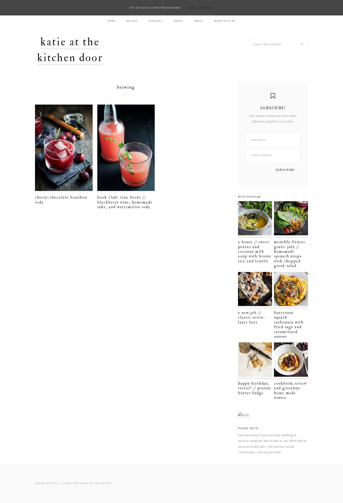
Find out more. (171, 8)
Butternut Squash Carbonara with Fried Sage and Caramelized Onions (289, 324)
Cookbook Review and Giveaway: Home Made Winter (290, 390)
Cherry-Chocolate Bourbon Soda (61, 199)
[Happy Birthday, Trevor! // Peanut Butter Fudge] (255, 360)
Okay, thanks (200, 8)
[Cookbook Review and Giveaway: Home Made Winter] (291, 360)
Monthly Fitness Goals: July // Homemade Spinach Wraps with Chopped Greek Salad (289, 253)
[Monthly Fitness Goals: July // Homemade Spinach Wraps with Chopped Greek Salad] (291, 219)
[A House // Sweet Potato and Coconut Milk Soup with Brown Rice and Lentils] (255, 219)
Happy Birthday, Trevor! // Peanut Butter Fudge (254, 388)
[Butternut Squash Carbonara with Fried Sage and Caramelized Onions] (291, 290)
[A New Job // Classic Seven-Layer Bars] (255, 290)
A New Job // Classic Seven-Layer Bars (251, 317)
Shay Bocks (102, 483)
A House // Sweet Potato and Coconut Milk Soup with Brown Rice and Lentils (254, 251)
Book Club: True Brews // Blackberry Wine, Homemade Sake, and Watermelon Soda (124, 202)
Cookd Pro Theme (76, 483)
